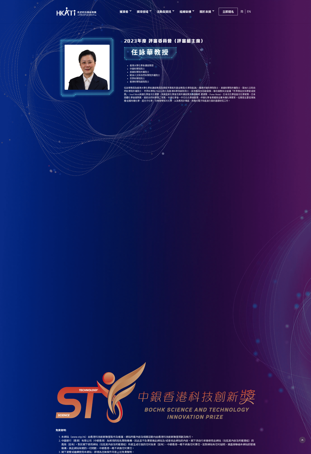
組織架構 (185, 12)
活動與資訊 (164, 12)
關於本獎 (205, 12)
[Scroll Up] (302, 440)
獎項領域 (142, 12)
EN (249, 12)
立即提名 (228, 12)
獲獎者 (124, 12)
